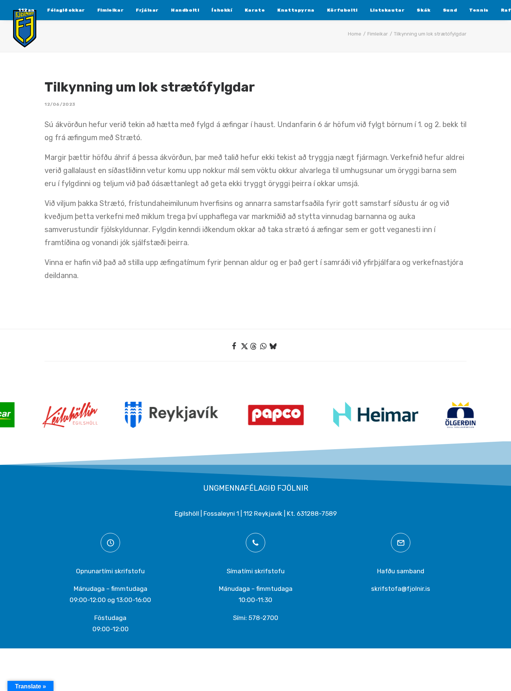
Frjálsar (147, 10)
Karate (255, 10)
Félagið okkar (66, 10)
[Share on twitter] (243, 346)
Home (354, 34)
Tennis (479, 10)
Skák (423, 10)
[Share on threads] (253, 346)
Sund (450, 10)
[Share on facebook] (234, 346)
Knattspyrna (296, 10)
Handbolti (185, 10)
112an (26, 10)
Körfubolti (342, 10)
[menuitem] (26, 10)
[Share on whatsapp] (263, 346)
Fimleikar (110, 10)
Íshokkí (221, 10)
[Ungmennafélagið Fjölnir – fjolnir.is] (24, 28)
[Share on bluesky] (273, 346)
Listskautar (387, 10)
